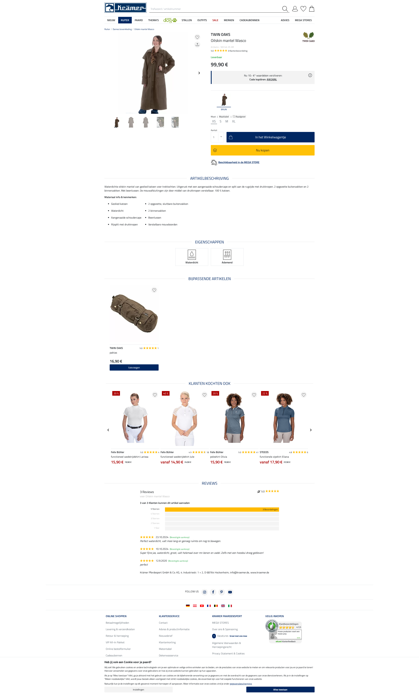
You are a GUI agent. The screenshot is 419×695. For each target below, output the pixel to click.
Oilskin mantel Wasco (144, 29)
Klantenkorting (167, 642)
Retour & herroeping (117, 636)
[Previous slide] (107, 73)
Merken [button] (229, 20)
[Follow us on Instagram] (204, 592)
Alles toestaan (280, 689)
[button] (170, 20)
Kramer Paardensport (227, 616)
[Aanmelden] (295, 8)
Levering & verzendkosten (120, 629)
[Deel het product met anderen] (197, 45)
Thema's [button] (153, 20)
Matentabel (165, 649)
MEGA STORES (303, 20)
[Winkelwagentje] (312, 8)
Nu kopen (262, 150)
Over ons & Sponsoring (225, 629)
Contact (163, 623)
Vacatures (230, 636)
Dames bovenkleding (122, 29)
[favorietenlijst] (303, 8)
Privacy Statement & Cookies (228, 653)
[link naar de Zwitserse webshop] (202, 605)
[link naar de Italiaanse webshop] (230, 605)
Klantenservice (169, 616)
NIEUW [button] (111, 20)
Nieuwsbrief (165, 636)
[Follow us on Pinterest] (221, 592)
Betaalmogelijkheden (117, 623)
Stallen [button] (187, 20)
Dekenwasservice (168, 655)
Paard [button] (139, 20)
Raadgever (241, 116)
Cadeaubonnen (114, 655)
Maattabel (224, 116)
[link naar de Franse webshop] (209, 605)
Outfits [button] (202, 20)
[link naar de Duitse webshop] (188, 605)
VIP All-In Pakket (115, 642)
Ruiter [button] (125, 20)
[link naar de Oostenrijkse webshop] (195, 605)
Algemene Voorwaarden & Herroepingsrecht (226, 645)
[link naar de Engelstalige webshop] (223, 605)
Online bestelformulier (118, 649)
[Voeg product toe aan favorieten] (197, 37)
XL (234, 121)
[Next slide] (199, 73)
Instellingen (138, 689)
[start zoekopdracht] (286, 9)
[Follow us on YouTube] (230, 592)
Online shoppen (116, 616)
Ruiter (107, 29)
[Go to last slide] (108, 430)
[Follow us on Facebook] (213, 592)
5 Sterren (155, 509)
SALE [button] (215, 20)
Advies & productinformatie (174, 629)
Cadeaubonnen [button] (249, 20)
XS (214, 121)
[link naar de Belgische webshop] (216, 605)
